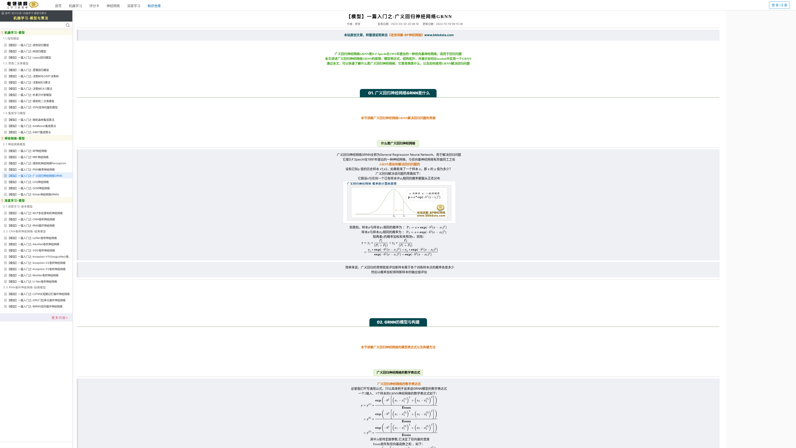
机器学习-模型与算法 (34, 13)
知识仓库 (154, 6)
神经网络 (113, 6)
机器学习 (75, 6)
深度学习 (133, 6)
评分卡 (94, 6)
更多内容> (60, 318)
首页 (58, 6)
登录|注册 (780, 5)
